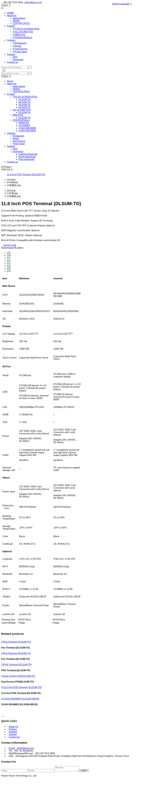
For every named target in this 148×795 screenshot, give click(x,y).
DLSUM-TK (24, 104)
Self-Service (21, 49)
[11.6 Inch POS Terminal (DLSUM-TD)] (21, 687)
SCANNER (24, 125)
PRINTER (23, 123)
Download (18, 59)
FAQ (15, 57)
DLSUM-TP (24, 107)
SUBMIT (84, 771)
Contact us (12, 62)
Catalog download (27, 154)
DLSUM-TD (24, 117)
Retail (18, 46)
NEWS (16, 21)
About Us (11, 15)
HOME (10, 13)
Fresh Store (21, 52)
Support (11, 54)
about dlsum (19, 18)
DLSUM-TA (24, 112)
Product (11, 26)
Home (10, 81)
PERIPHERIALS (23, 37)
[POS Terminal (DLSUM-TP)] (16, 664)
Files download (26, 159)
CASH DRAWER (27, 128)
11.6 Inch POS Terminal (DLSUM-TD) (26, 174)
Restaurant (20, 43)
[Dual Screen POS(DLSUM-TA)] (18, 676)
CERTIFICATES (21, 23)
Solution (11, 40)
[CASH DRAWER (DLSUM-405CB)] (20, 699)
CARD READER (27, 130)
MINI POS (20, 34)
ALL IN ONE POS (24, 32)
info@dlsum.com (32, 2)
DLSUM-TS (24, 102)
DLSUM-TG (24, 99)
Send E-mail (8, 245)
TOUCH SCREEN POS (27, 29)
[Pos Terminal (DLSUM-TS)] (16, 653)
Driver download (26, 156)
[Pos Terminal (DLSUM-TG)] (16, 642)
